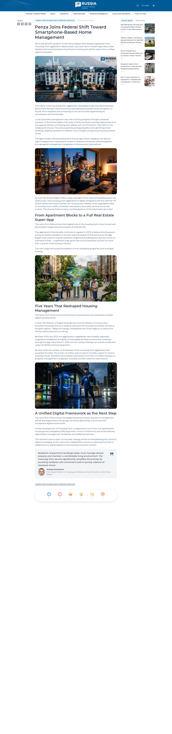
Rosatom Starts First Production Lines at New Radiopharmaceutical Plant (131, 66)
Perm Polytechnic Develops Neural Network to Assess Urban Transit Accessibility (132, 53)
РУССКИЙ (145, 5)
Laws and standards (121, 14)
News (52, 14)
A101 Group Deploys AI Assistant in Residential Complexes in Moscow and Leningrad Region (131, 79)
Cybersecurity (79, 14)
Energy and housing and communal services (55, 20)
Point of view (140, 14)
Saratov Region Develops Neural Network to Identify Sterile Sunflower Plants (132, 40)
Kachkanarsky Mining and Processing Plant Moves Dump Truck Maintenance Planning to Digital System (132, 27)
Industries (64, 14)
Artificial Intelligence (99, 14)
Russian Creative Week (36, 14)
